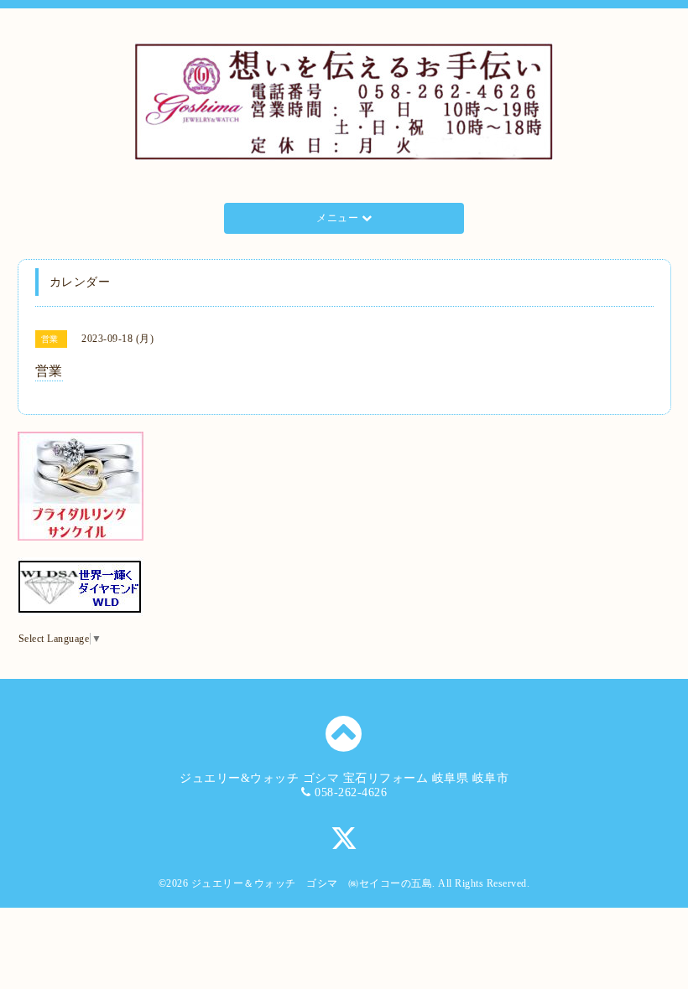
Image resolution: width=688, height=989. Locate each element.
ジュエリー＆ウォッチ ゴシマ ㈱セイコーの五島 (312, 883)
